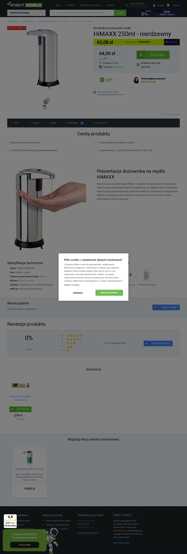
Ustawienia (78, 293)
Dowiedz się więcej (71, 285)
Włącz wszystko (109, 293)
